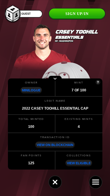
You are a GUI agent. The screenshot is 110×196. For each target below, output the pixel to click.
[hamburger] (95, 182)
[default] (55, 182)
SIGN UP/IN (77, 13)
